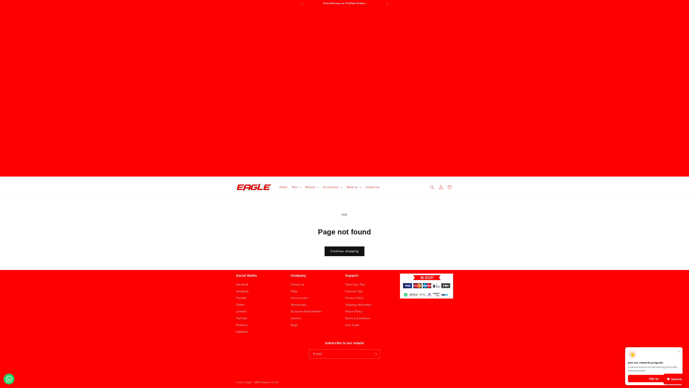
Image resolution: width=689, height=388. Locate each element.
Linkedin (241, 311)
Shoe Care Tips (355, 284)
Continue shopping (345, 251)
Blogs (294, 325)
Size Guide (352, 325)
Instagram (242, 291)
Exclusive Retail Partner (306, 311)
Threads (241, 297)
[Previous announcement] (302, 4)
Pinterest (241, 325)
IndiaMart (242, 331)
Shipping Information (358, 304)
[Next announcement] (387, 4)
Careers (296, 318)
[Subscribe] (375, 354)
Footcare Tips (354, 291)
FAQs (294, 291)
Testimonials (299, 304)
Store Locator (299, 297)
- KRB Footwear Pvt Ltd (265, 382)
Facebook (242, 284)
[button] (296, 187)
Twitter (240, 304)
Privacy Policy (354, 297)
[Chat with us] (9, 383)
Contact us (298, 284)
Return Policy (354, 311)
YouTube (241, 318)
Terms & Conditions (357, 318)
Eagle (248, 382)
